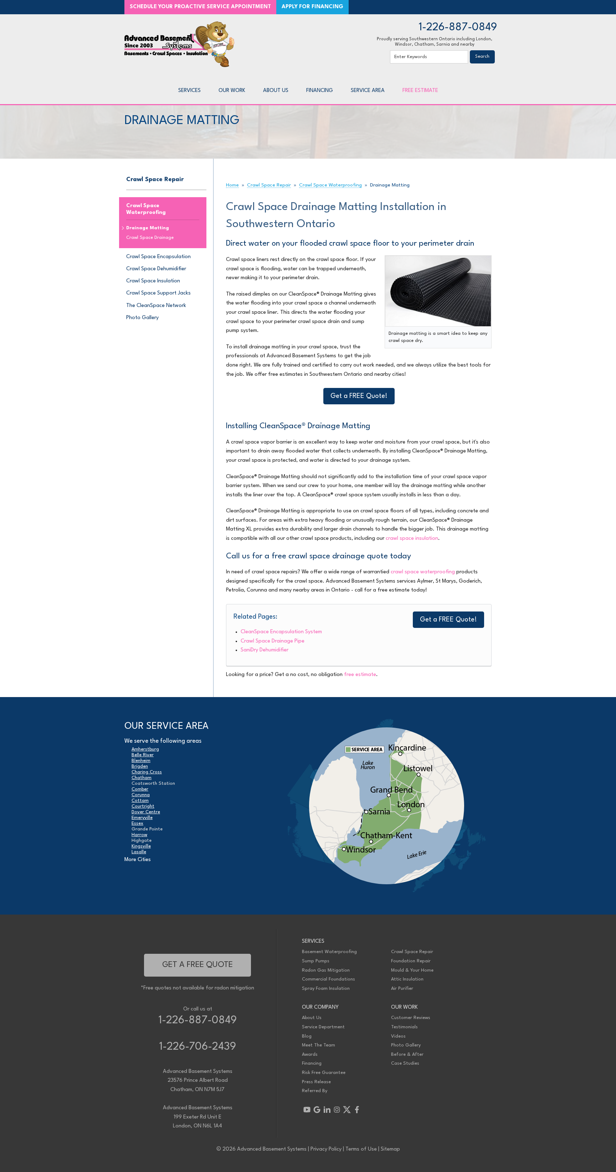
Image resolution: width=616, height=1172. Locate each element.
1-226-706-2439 (197, 1047)
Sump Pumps (315, 961)
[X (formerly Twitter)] (347, 1109)
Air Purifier (402, 988)
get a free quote (197, 965)
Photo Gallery (142, 318)
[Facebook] (357, 1109)
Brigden (140, 766)
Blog (307, 1036)
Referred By (314, 1091)
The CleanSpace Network (156, 305)
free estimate (360, 674)
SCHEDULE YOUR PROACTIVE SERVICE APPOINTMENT (200, 7)
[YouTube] (307, 1109)
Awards (310, 1054)
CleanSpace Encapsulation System (281, 632)
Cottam (140, 800)
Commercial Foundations (328, 979)
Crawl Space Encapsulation (158, 257)
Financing (312, 1063)
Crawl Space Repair (155, 179)
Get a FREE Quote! (358, 396)
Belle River (143, 755)
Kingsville (141, 846)
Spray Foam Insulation (326, 988)
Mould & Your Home (412, 970)
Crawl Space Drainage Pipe (272, 641)
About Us (312, 1017)
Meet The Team (318, 1045)
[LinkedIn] (327, 1109)
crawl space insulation (412, 538)
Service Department (323, 1027)
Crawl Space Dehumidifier (156, 269)
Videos (398, 1036)
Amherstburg (145, 749)
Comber (140, 789)
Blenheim (141, 760)
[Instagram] (337, 1109)
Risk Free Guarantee (323, 1072)
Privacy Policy (326, 1149)
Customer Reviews (410, 1017)
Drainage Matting (147, 228)
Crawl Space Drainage (150, 237)
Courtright (143, 806)
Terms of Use (361, 1149)
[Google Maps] (317, 1109)
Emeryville (142, 817)
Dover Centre (146, 812)
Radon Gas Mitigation (326, 970)
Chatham (142, 778)
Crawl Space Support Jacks (158, 293)
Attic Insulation (407, 979)
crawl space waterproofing (423, 572)
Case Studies (405, 1063)
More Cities (137, 860)
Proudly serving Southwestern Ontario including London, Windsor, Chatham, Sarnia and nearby (434, 42)
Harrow (139, 835)
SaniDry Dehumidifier (264, 650)
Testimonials (404, 1027)
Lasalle (139, 852)
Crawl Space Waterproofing (146, 209)
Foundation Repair (411, 961)
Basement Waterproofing (329, 952)
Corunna (141, 795)
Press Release (316, 1082)
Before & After (407, 1054)
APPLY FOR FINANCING (312, 7)
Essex (137, 823)
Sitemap (390, 1149)
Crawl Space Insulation (153, 281)
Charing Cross (147, 772)
